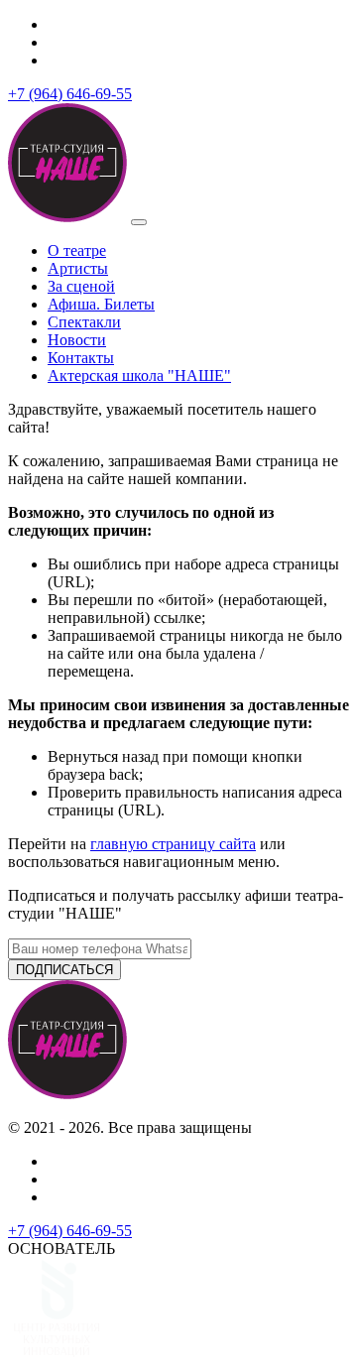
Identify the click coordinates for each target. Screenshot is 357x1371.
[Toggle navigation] (139, 222)
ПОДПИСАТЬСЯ (64, 969)
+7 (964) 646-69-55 (70, 93)
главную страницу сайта (173, 843)
